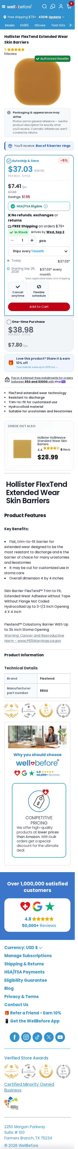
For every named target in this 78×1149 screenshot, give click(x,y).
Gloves (40, 25)
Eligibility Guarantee (25, 980)
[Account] (61, 6)
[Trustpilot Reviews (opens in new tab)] (49, 906)
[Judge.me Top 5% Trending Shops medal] (63, 711)
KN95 (24, 25)
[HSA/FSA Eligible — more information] (46, 206)
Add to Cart (39, 306)
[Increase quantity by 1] (32, 240)
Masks (10, 25)
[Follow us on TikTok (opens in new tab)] (37, 1037)
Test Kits (58, 25)
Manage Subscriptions (28, 956)
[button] (4, 6)
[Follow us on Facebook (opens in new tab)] (15, 1037)
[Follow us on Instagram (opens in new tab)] (26, 1037)
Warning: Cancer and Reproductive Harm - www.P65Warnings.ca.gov (34, 638)
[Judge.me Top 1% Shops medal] (46, 711)
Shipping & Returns (24, 964)
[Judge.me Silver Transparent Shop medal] (29, 711)
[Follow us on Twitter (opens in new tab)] (49, 1037)
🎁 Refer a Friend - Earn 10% (32, 1013)
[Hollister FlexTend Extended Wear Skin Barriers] (37, 81)
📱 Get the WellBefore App (32, 1021)
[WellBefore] (19, 6)
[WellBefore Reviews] (25, 906)
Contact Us (16, 1005)
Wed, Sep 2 (55, 232)
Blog (9, 989)
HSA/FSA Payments (24, 972)
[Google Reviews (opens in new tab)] (37, 906)
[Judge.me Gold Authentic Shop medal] (11, 711)
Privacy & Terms (21, 997)
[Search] (44, 6)
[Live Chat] (52, 6)
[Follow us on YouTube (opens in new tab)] (60, 1037)
